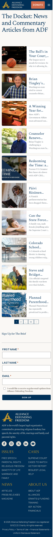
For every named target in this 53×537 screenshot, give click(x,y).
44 (31, 322)
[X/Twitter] (18, 443)
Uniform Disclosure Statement (26, 533)
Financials (34, 510)
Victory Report (37, 466)
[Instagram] (11, 443)
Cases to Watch (37, 462)
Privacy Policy (8, 529)
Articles (7, 490)
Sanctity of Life (11, 470)
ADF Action (34, 506)
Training (33, 502)
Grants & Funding (38, 498)
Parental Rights (11, 462)
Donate (38, 4)
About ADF (34, 490)
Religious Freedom (13, 466)
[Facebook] (4, 443)
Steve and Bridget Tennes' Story (36, 277)
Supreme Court (37, 458)
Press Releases (11, 494)
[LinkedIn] (25, 443)
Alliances (34, 494)
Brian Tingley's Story (36, 83)
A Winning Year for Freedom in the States (37, 113)
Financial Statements (39, 529)
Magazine (7, 498)
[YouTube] (33, 443)
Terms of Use (22, 529)
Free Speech (9, 458)
